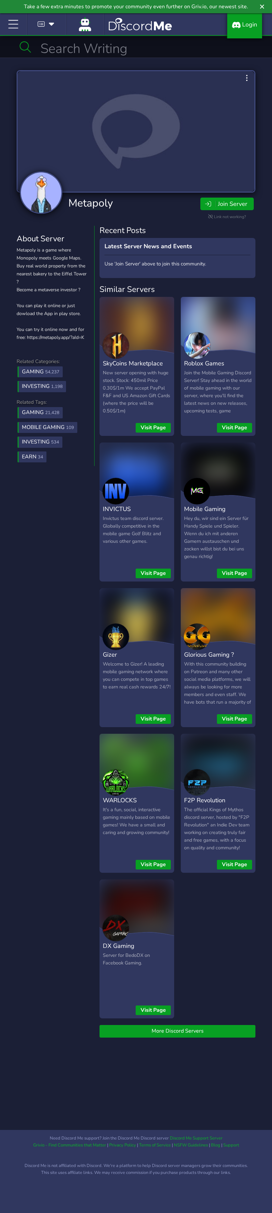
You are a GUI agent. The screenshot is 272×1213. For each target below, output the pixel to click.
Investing (42, 386)
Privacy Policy (122, 1145)
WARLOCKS (120, 800)
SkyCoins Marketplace (133, 363)
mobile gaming (48, 427)
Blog (215, 1145)
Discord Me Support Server (196, 1138)
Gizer (110, 654)
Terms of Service (155, 1145)
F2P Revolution (204, 800)
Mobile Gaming (205, 509)
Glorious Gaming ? (209, 654)
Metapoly (90, 203)
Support (231, 1145)
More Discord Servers (178, 1031)
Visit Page (153, 427)
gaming (40, 412)
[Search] (25, 47)
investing (40, 441)
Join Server (232, 204)
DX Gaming (118, 946)
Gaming (40, 371)
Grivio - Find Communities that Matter (69, 1145)
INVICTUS (117, 509)
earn (32, 456)
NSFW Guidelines (191, 1145)
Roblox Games (204, 363)
